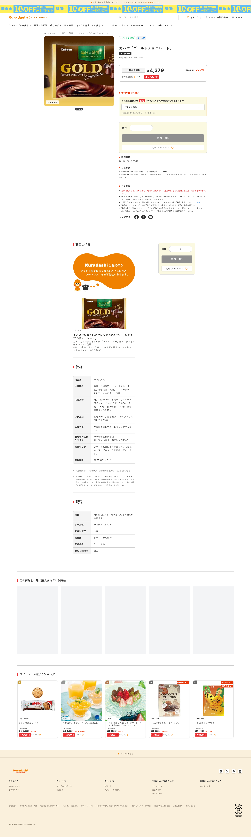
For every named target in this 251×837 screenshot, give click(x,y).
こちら (197, 202)
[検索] (176, 17)
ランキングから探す (19, 25)
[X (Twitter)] (227, 771)
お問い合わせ (190, 806)
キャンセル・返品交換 (70, 806)
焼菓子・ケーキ (74, 33)
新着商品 (68, 25)
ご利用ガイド (14, 790)
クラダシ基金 (157, 793)
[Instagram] (240, 771)
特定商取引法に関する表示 (49, 806)
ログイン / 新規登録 (37, 17)
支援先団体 (156, 790)
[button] (40, 735)
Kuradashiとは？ (152, 2)
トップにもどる (127, 754)
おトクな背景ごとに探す (88, 25)
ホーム (46, 33)
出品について (163, 25)
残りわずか (55, 25)
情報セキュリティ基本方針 (141, 806)
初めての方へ (119, 25)
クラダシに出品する (64, 786)
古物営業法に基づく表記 (28, 806)
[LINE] (234, 771)
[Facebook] (221, 771)
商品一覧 (107, 786)
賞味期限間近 (40, 25)
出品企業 (60, 790)
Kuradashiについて (141, 25)
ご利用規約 (12, 806)
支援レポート (157, 786)
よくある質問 (178, 806)
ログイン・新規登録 (112, 790)
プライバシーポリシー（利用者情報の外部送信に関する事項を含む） (105, 806)
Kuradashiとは (14, 786)
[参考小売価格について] (134, 77)
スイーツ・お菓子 (59, 33)
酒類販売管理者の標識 (162, 806)
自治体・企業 (205, 786)
